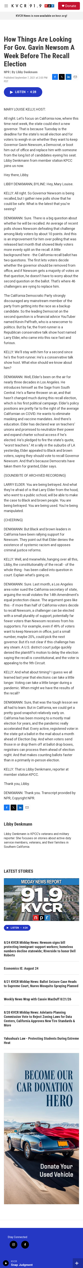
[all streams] (78, 1263)
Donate (70, 6)
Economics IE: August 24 (21, 968)
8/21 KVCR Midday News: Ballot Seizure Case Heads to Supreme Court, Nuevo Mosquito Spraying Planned (41, 984)
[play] (5, 1263)
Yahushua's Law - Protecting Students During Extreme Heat (41, 1040)
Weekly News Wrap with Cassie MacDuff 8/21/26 (37, 999)
